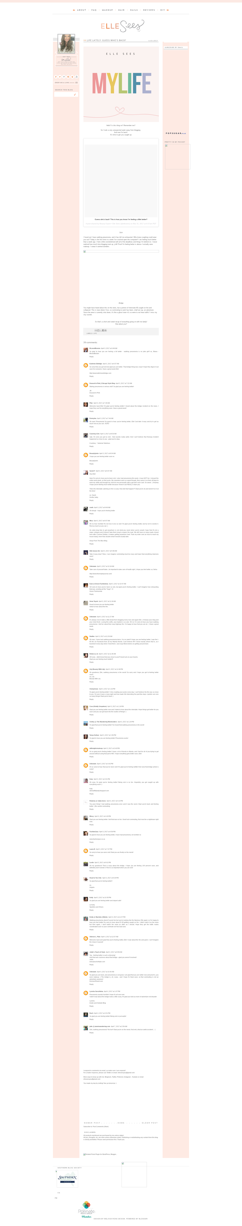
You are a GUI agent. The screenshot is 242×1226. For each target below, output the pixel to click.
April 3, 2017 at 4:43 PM (103, 816)
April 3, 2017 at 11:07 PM (116, 917)
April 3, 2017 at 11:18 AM (107, 601)
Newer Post (92, 1123)
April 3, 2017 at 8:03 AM (108, 434)
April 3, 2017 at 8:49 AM (102, 507)
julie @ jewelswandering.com (99, 1026)
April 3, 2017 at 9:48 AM (109, 551)
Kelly (91, 897)
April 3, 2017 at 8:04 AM (107, 453)
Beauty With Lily (94, 679)
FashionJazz (93, 832)
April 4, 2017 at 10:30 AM (105, 972)
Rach (91, 1013)
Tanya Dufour (94, 735)
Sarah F (92, 471)
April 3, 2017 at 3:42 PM (105, 764)
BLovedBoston (94, 348)
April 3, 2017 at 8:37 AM (104, 471)
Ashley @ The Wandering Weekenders (103, 722)
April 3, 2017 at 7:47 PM (104, 849)
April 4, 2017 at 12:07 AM (109, 937)
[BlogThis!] (98, 330)
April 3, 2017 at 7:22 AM (124, 383)
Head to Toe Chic (95, 878)
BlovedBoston (94, 353)
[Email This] (96, 330)
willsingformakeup (96, 748)
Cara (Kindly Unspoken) (98, 706)
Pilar (91, 403)
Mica (91, 521)
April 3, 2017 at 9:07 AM (102, 521)
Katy (91, 779)
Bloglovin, (108, 1077)
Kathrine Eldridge (95, 364)
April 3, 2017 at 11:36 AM (107, 654)
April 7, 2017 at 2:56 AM (119, 1026)
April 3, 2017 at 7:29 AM (102, 403)
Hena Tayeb (93, 601)
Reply (91, 357)
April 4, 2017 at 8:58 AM (114, 952)
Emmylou (92, 418)
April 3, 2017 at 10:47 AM (117, 584)
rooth (91, 507)
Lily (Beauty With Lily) (97, 669)
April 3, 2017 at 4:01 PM (102, 779)
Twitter (109, 1073)
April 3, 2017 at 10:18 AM (105, 566)
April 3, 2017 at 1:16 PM (107, 689)
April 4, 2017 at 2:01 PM (102, 1013)
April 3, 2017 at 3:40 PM (111, 748)
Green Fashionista (95, 591)
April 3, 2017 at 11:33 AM (103, 636)
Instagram (127, 1077)
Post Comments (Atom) (101, 1126)
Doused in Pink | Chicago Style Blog (102, 383)
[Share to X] (100, 330)
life (95, 333)
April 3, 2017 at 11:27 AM (105, 617)
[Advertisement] (121, 1103)
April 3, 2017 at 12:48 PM (114, 669)
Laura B (92, 849)
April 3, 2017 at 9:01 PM (103, 862)
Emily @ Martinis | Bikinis (98, 917)
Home (121, 1123)
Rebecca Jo (93, 654)
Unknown (92, 566)
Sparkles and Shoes (96, 907)
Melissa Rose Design (114, 1219)
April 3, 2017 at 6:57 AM (111, 364)
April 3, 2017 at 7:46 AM (105, 418)
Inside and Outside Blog (97, 1003)
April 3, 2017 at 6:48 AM (109, 348)
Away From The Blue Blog (98, 541)
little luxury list (94, 551)
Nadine (92, 636)
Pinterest (120, 1077)
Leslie (91, 862)
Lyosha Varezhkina (96, 991)
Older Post (150, 1123)
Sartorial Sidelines (103, 443)
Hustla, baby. (93, 497)
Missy (91, 816)
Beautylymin (94, 453)
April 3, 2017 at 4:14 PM (115, 801)
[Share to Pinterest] (105, 330)
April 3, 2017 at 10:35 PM (102, 897)
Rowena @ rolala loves (97, 801)
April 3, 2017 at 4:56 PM (107, 832)
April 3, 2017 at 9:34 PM (110, 878)
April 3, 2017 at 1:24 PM (126, 722)
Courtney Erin (94, 434)
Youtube (135, 1077)
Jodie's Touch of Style (97, 952)
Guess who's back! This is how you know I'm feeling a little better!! (121, 219)
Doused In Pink (94, 393)
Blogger (143, 1219)
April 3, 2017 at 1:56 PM (108, 735)
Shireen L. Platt (94, 937)
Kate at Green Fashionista (98, 584)
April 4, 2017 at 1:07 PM (112, 991)
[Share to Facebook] (103, 330)
